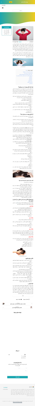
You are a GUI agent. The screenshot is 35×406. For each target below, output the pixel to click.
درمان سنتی (22, 18)
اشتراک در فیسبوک (25, 299)
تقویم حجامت (17, 393)
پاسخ (9, 354)
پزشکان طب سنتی (6, 32)
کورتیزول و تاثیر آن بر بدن (10, 330)
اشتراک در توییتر (18, 299)
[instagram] (31, 5)
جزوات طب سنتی (6, 31)
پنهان (26, 70)
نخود (30, 143)
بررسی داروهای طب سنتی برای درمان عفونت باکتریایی (26, 331)
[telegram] (30, 5)
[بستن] (1, 2)
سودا (15, 96)
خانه (26, 18)
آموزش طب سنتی (6, 29)
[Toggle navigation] (3, 8)
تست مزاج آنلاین (6, 33)
